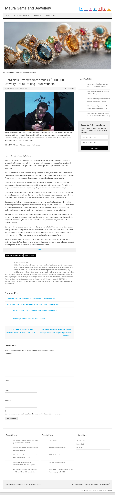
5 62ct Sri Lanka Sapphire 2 (57, 462)
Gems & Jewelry (30, 255)
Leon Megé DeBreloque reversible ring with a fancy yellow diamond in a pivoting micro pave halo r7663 (56, 333)
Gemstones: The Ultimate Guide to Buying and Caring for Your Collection (33, 304)
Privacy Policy (80, 444)
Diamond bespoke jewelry (14, 255)
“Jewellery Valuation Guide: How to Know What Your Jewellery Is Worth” (32, 298)
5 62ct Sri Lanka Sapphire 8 (57, 447)
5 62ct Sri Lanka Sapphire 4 (57, 455)
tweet (39, 249)
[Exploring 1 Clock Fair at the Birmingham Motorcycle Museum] (8, 315)
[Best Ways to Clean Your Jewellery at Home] (8, 323)
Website (8, 401)
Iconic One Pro (86, 490)
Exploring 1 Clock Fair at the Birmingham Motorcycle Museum (35, 310)
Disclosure (79, 447)
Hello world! (53, 440)
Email (7, 390)
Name (7, 380)
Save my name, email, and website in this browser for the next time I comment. (33, 414)
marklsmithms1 (13, 89)
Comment (9, 354)
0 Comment (69, 89)
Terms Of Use (80, 440)
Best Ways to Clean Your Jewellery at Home (29, 319)
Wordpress (108, 490)
